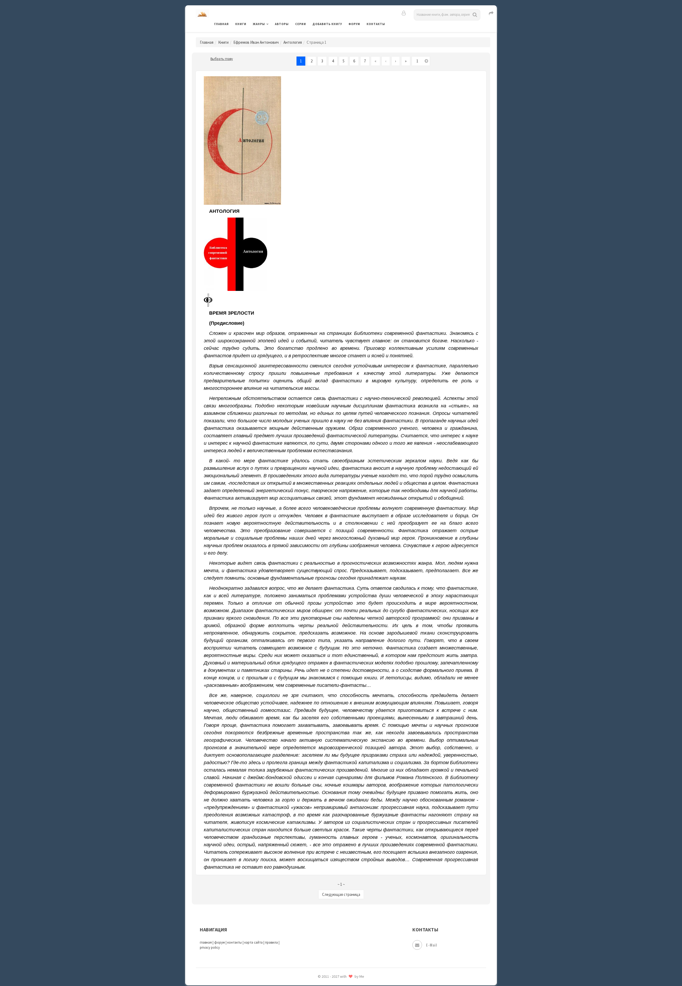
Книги (240, 24)
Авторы (282, 24)
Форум (354, 24)
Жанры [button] (259, 24)
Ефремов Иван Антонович (256, 42)
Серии (300, 24)
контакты (234, 942)
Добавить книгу (327, 24)
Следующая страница (341, 894)
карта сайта (253, 942)
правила (271, 942)
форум (219, 942)
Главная (221, 24)
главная (206, 942)
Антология (292, 42)
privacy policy (210, 947)
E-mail (431, 945)
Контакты (376, 24)
